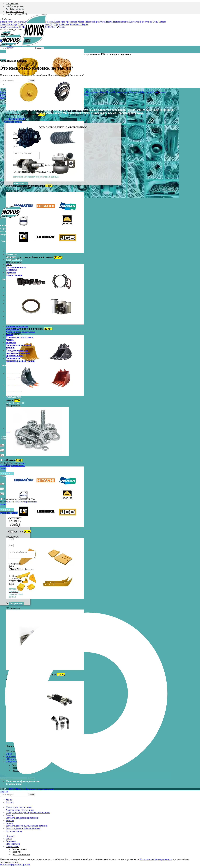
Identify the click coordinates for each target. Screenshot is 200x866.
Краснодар (59, 21)
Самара (162, 21)
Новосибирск (93, 21)
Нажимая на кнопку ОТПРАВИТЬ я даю (18, 502)
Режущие (11, 303)
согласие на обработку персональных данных (12, 465)
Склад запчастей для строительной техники (18, 312)
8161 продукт (12, 536)
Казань (50, 21)
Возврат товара (14, 259)
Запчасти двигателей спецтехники (17, 288)
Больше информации (10, 864)
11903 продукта (13, 262)
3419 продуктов (14, 191)
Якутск (84, 24)
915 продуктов (13, 608)
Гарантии (11, 257)
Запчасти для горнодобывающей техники (20, 320)
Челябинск (75, 24)
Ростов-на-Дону (150, 21)
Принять (26, 864)
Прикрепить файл (22, 165)
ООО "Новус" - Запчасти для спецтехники (31, 789)
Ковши (9, 295)
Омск (103, 21)
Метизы (10, 300)
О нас (9, 249)
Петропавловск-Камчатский (127, 21)
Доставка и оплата (16, 251)
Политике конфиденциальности (156, 859)
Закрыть (4, 791)
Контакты (11, 254)
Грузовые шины (14, 316)
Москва (82, 21)
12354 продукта (14, 334)
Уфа (56, 24)
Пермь (109, 21)
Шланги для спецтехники (19, 298)
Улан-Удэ (48, 24)
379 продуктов (13, 405)
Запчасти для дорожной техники (18, 307)
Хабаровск (64, 24)
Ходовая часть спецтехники (20, 292)
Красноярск (71, 21)
